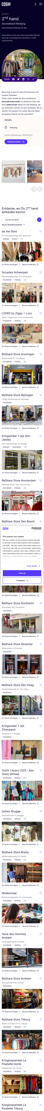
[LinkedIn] (23, 79)
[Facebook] (13, 79)
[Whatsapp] (28, 79)
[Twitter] (18, 79)
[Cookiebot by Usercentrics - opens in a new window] (31, 528)
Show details (32, 566)
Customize (20, 580)
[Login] (35, 4)
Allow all (22, 573)
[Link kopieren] (33, 79)
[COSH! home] (6, 4)
